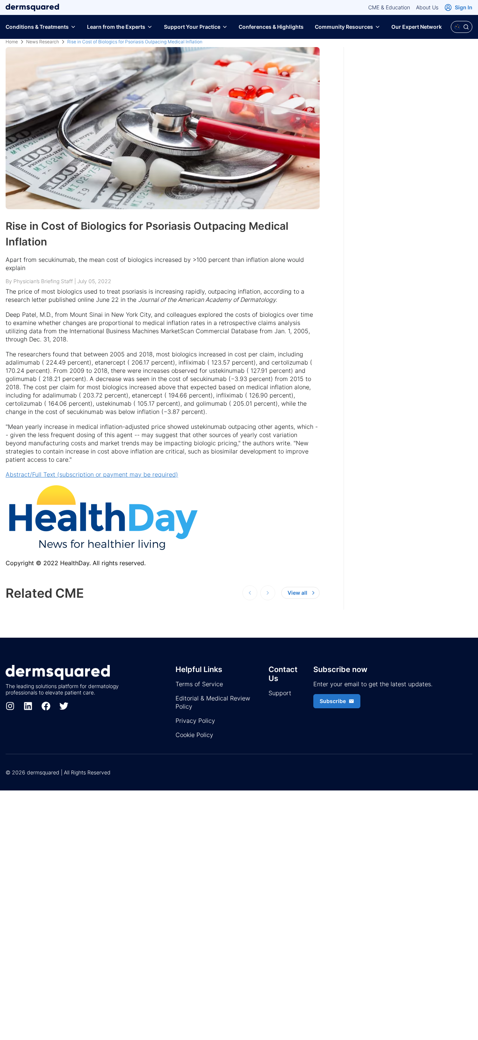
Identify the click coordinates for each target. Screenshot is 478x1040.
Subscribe (333, 701)
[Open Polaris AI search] (461, 27)
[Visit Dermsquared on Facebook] (45, 706)
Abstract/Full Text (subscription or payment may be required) (92, 474)
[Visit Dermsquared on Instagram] (10, 706)
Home (12, 41)
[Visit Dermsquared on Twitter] (63, 706)
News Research (42, 41)
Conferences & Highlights (271, 27)
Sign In (463, 7)
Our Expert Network (416, 27)
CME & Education (389, 7)
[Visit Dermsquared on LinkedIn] (28, 706)
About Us (427, 7)
